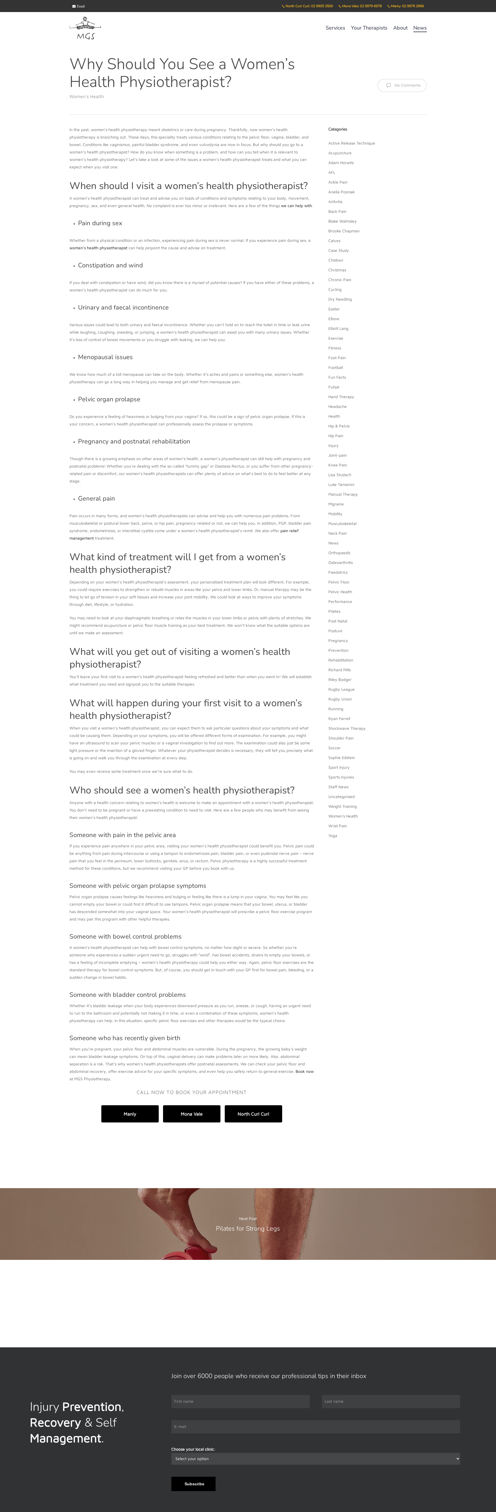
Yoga (332, 835)
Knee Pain (337, 464)
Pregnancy (338, 640)
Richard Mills (339, 669)
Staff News (338, 786)
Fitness (334, 347)
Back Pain (337, 211)
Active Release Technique (351, 143)
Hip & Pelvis (339, 425)
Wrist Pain (337, 825)
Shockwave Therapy (347, 728)
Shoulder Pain (341, 737)
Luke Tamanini (341, 484)
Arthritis (335, 201)
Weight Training (342, 806)
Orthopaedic (339, 552)
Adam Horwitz (341, 162)
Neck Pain (337, 533)
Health (334, 416)
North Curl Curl (253, 1113)
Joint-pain (337, 455)
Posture (335, 630)
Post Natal (337, 620)
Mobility (335, 513)
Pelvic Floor (339, 581)
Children (335, 260)
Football (335, 367)
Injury (333, 445)
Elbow (333, 318)
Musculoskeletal (342, 523)
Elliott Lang (338, 328)
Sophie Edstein (341, 757)
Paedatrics (338, 572)
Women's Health (86, 96)
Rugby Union (340, 698)
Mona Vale (192, 1113)
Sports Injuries (341, 777)
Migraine (336, 503)
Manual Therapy (343, 494)
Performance (340, 601)
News (333, 542)
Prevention (338, 650)
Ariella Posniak (341, 191)
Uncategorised (341, 796)
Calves (334, 240)
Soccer (334, 747)
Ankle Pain (338, 182)
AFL (331, 172)
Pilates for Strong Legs (248, 1224)
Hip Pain (335, 435)
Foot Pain (337, 357)
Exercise (335, 338)
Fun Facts (337, 377)
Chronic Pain (339, 279)
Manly (130, 1113)
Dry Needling (340, 299)
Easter (334, 308)
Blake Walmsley (342, 221)
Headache (337, 406)
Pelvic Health (340, 591)
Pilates (334, 611)
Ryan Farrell (339, 718)
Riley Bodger (340, 679)
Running (335, 708)
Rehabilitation (340, 659)
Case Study (338, 250)
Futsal (333, 386)
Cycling (335, 289)
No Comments (407, 85)
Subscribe (194, 1484)
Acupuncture (340, 152)
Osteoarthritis (340, 562)
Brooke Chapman (344, 230)
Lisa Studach (339, 474)
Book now (305, 1071)
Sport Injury (339, 767)
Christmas (337, 269)
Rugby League (341, 689)
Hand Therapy (341, 396)
